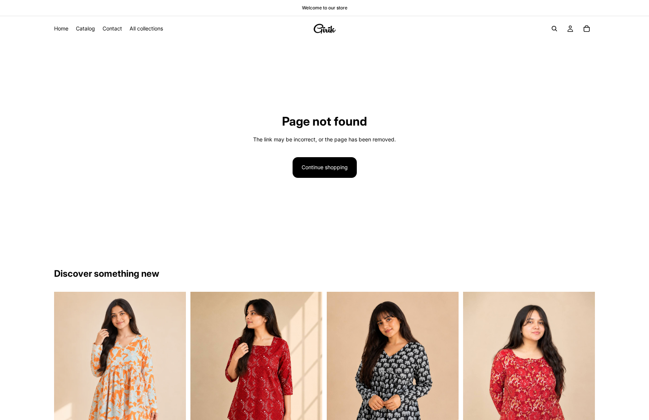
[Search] (554, 28)
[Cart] (586, 28)
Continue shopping (325, 167)
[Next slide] (174, 379)
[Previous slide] (65, 379)
